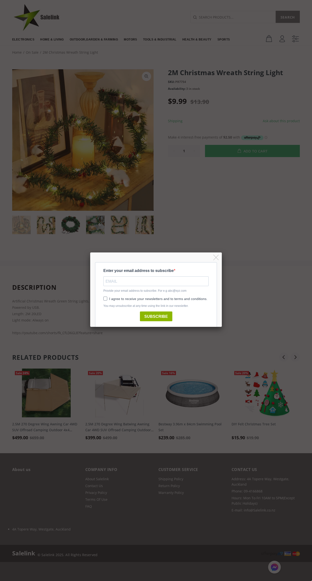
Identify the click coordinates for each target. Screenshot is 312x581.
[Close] (216, 257)
